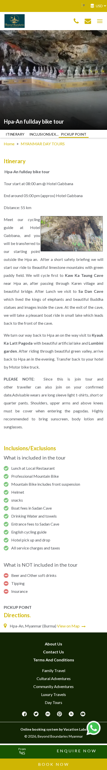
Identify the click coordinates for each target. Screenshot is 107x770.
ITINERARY (15, 134)
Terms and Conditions (53, 659)
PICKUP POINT (73, 134)
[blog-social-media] (71, 715)
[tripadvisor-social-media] (47, 715)
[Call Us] (76, 21)
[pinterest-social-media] (59, 715)
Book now (53, 764)
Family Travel (53, 670)
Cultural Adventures (54, 678)
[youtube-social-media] (82, 715)
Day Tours (53, 702)
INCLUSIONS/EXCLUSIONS (44, 134)
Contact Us (53, 651)
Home (9, 143)
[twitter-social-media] (36, 715)
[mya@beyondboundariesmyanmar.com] (88, 21)
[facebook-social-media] (24, 715)
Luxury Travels (53, 694)
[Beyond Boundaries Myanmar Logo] (14, 20)
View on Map (68, 625)
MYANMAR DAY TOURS (43, 143)
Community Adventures (53, 686)
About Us (53, 643)
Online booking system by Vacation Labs (53, 729)
